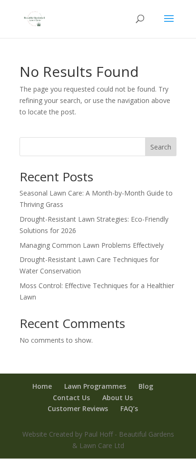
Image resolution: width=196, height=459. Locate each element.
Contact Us (71, 397)
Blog (145, 386)
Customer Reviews (78, 408)
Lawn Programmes (95, 386)
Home (42, 386)
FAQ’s (129, 408)
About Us (117, 397)
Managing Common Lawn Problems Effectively (92, 245)
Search (160, 146)
